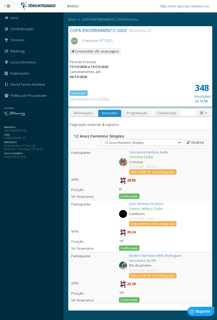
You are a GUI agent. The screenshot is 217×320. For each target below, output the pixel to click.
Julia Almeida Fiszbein (146, 203)
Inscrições (109, 113)
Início (72, 19)
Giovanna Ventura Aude (148, 152)
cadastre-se (199, 6)
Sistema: (9, 108)
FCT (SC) (106, 40)
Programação (137, 113)
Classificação (167, 113)
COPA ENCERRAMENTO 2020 (98, 30)
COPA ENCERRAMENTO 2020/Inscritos (110, 19)
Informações (83, 113)
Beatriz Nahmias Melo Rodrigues (155, 255)
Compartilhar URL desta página (96, 51)
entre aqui (175, 6)
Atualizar (196, 142)
